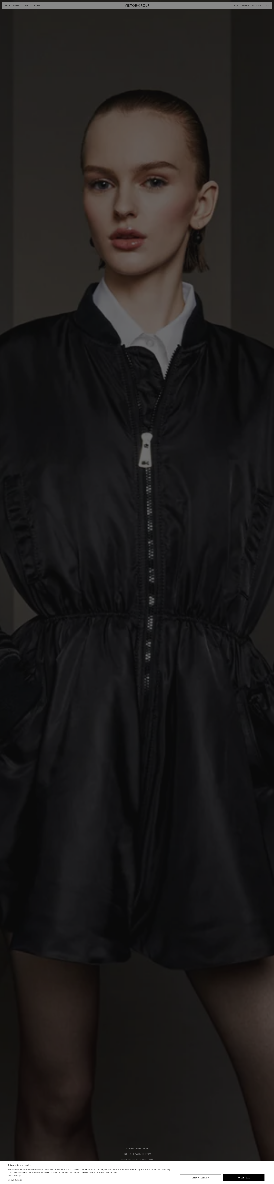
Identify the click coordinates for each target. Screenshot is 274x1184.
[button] (91, 1180)
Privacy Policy (14, 1175)
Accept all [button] (244, 1177)
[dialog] (137, 1172)
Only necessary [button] (200, 1177)
